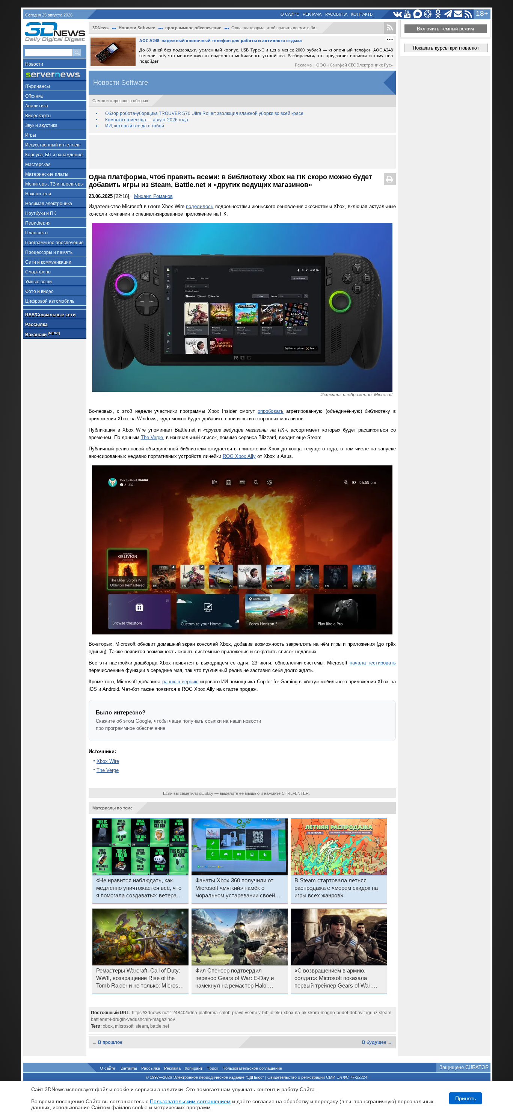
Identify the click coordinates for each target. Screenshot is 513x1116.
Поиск (212, 1068)
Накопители (38, 193)
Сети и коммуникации (48, 262)
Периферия (38, 223)
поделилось (199, 206)
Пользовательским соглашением (190, 1101)
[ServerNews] (54, 75)
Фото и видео (39, 291)
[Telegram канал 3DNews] (448, 14)
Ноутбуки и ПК (40, 213)
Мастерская (38, 164)
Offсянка (34, 96)
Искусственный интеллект (53, 145)
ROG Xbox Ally (239, 456)
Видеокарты (38, 115)
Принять (465, 1098)
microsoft (124, 1026)
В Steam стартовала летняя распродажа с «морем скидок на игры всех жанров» (336, 888)
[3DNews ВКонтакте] (397, 14)
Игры (30, 135)
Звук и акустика (41, 125)
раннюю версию (180, 681)
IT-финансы (37, 86)
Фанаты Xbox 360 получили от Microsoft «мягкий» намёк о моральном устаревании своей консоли (235, 888)
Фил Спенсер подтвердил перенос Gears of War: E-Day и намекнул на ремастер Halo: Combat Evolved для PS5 (234, 978)
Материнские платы (46, 174)
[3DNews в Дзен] (428, 14)
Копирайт (193, 1068)
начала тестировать (373, 663)
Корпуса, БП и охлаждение (54, 154)
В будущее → (377, 1042)
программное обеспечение (193, 28)
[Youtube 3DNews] (408, 14)
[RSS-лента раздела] (390, 28)
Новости (34, 64)
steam (142, 1026)
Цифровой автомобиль (49, 301)
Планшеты (36, 233)
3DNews (100, 28)
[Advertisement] (242, 152)
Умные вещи (38, 281)
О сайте (290, 14)
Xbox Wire (108, 761)
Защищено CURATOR (464, 1067)
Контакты (362, 14)
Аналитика (36, 106)
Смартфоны (38, 272)
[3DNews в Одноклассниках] (438, 14)
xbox (108, 1026)
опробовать (271, 411)
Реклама (312, 14)
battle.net (159, 1026)
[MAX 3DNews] (418, 14)
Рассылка (336, 14)
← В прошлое (107, 1042)
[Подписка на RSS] (468, 14)
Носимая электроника (48, 203)
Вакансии (42, 334)
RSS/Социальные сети (50, 314)
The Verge (152, 437)
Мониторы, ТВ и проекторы (54, 184)
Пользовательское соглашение (252, 1068)
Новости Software (137, 28)
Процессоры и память (48, 252)
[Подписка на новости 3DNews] (458, 14)
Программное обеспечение (54, 242)
